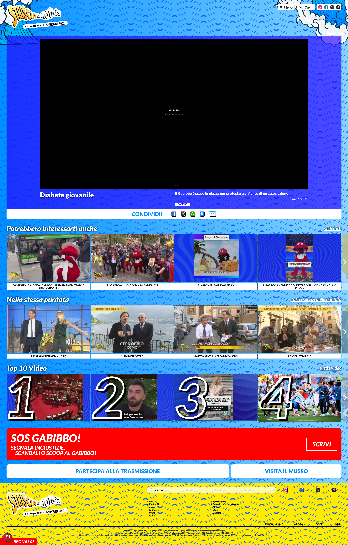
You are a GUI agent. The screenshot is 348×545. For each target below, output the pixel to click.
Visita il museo (286, 471)
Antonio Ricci (154, 504)
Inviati (151, 512)
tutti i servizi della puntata (316, 299)
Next (345, 262)
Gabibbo (183, 204)
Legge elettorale (299, 356)
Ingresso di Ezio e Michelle (48, 356)
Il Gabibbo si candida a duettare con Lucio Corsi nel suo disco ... (299, 286)
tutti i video (330, 368)
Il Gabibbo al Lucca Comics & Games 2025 (132, 285)
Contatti (217, 512)
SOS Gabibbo (219, 501)
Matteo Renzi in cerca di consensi (216, 356)
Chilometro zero (132, 356)
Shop (215, 509)
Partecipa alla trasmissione (117, 471)
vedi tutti (332, 228)
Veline (151, 515)
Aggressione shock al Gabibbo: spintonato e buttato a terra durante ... (48, 286)
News (151, 507)
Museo (216, 507)
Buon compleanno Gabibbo (216, 285)
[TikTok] (338, 7)
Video (151, 501)
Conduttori (153, 509)
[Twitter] (332, 7)
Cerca (308, 7)
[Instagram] (320, 7)
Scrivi (322, 444)
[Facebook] (326, 7)
